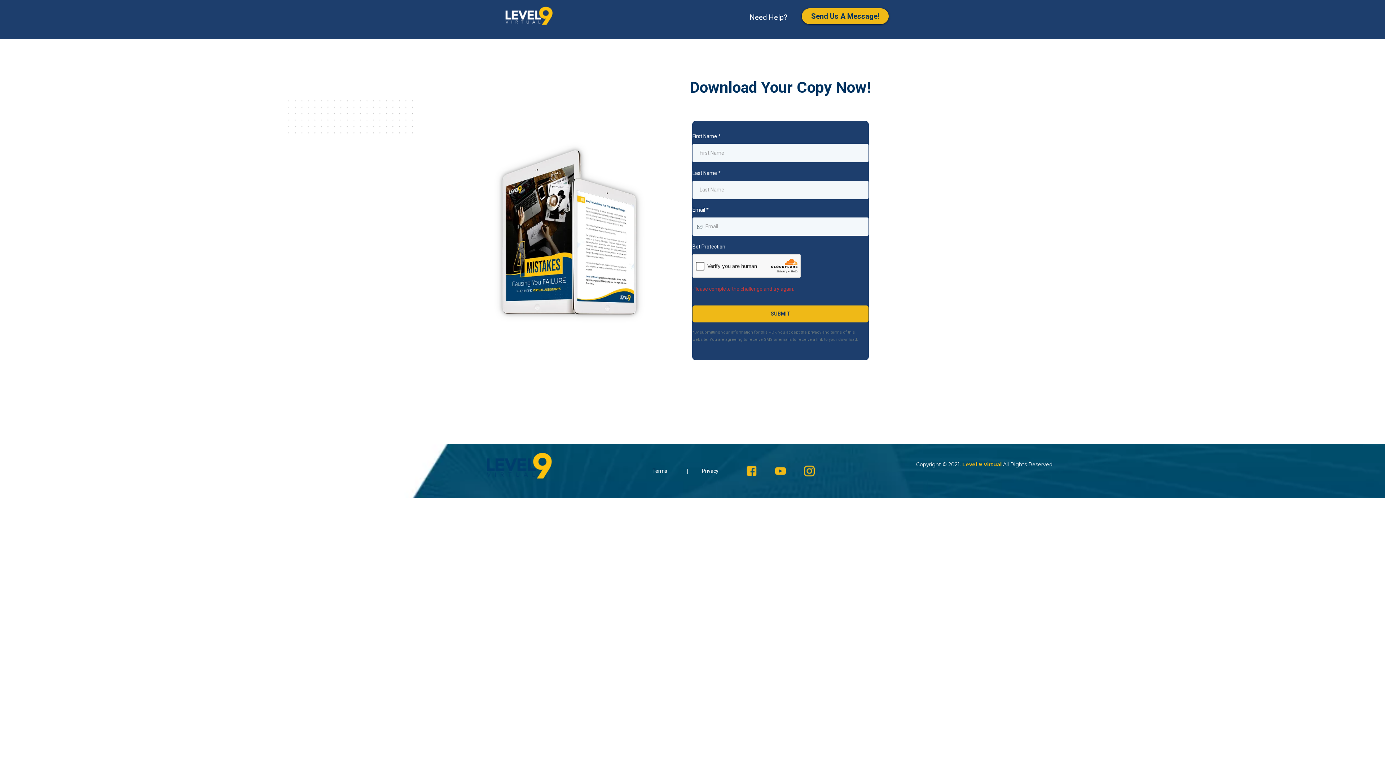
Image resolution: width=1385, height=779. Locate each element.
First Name (706, 136)
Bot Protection (708, 247)
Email (700, 210)
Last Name (706, 173)
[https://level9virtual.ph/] (577, 16)
